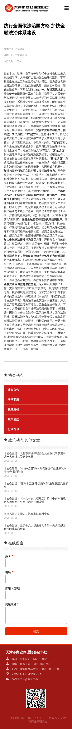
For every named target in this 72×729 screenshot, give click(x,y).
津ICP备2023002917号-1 (25, 718)
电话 (9, 572)
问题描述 (12, 604)
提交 (36, 631)
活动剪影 (13, 399)
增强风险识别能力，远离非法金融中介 (27, 513)
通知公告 (13, 390)
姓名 (9, 556)
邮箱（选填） (13, 588)
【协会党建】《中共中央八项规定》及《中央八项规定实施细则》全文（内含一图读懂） (35, 500)
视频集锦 (13, 409)
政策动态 (20, 49)
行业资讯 (13, 429)
